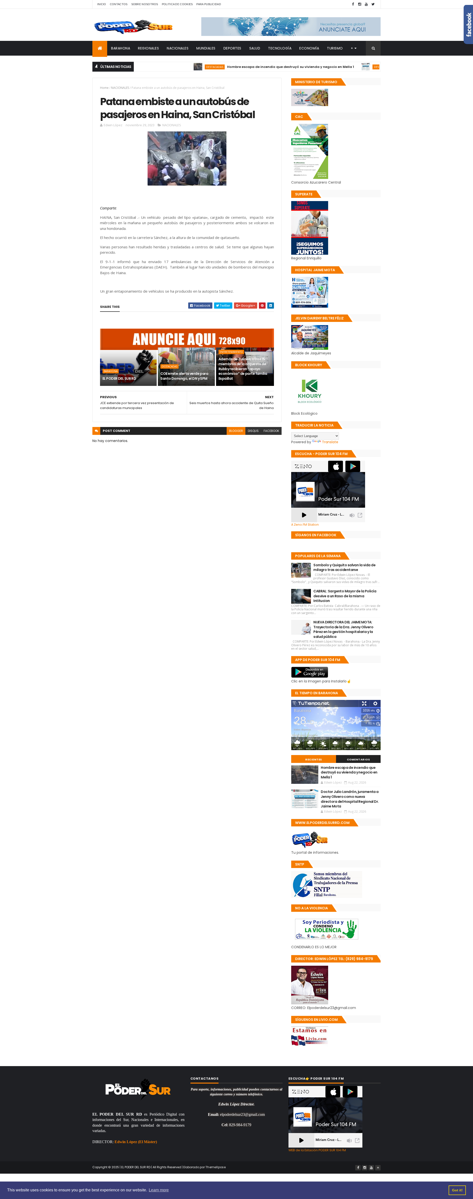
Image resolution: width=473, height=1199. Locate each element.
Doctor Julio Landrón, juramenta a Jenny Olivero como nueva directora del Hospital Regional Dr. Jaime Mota (350, 799)
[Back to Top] (378, 1167)
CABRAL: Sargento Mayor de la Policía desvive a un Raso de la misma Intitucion (344, 596)
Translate (330, 442)
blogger (236, 431)
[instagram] (359, 4)
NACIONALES (177, 48)
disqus (253, 431)
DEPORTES (232, 48)
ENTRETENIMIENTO (231, 352)
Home (104, 88)
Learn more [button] (159, 1190)
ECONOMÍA (309, 48)
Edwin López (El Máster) (136, 1142)
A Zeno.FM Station (305, 524)
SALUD (254, 48)
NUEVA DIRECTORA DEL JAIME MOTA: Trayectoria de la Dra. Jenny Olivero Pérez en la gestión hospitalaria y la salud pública (343, 629)
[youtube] (366, 4)
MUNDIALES (206, 48)
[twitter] (373, 4)
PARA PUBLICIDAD (208, 4)
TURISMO (335, 48)
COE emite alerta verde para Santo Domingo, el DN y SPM (184, 376)
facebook (271, 431)
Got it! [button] (457, 1190)
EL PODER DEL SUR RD (119, 378)
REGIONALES (148, 48)
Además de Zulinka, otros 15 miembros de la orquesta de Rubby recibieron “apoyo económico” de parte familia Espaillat (243, 369)
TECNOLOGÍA (279, 48)
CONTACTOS (119, 4)
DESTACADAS (184, 67)
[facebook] (353, 4)
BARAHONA (120, 48)
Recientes (313, 759)
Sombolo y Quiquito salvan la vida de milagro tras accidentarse (344, 567)
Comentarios (358, 759)
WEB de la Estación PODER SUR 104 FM (317, 1150)
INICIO (101, 4)
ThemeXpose (215, 1167)
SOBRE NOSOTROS (144, 4)
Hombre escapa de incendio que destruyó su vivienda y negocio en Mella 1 (260, 66)
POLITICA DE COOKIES (177, 4)
